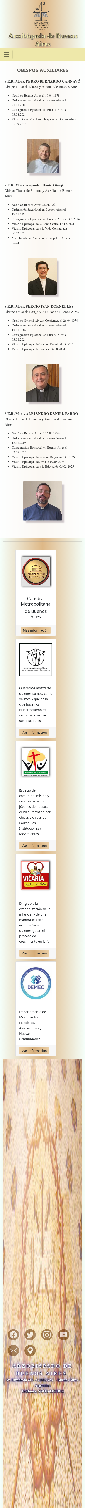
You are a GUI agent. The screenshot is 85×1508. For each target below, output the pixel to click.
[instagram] (47, 1334)
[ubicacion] (30, 1350)
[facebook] (13, 1334)
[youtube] (63, 1334)
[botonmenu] (6, 54)
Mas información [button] (36, 630)
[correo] (13, 1350)
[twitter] (30, 1334)
